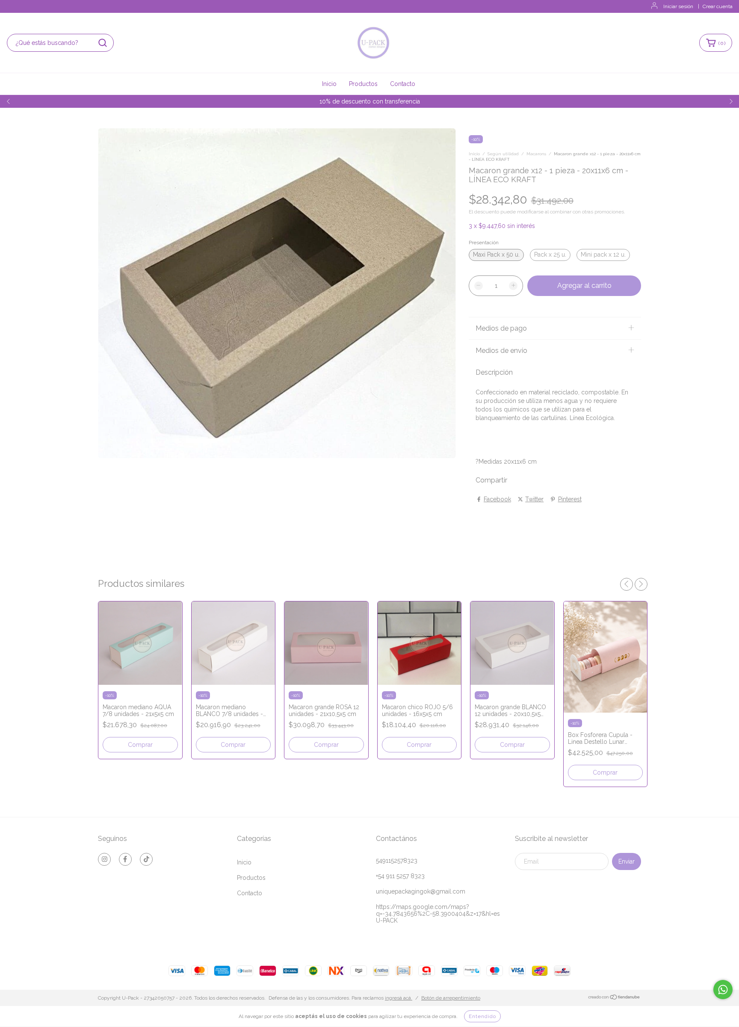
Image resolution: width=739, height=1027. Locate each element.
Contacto (402, 83)
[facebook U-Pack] (125, 859)
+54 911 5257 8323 (400, 876)
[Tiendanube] (614, 998)
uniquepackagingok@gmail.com (420, 891)
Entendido (482, 1016)
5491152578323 (396, 860)
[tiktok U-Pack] (146, 859)
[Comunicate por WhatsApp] (723, 989)
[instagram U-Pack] (104, 859)
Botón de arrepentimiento (450, 998)
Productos (363, 83)
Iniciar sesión (678, 6)
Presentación (484, 243)
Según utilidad (503, 153)
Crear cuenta (718, 6)
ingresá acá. (398, 998)
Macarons (536, 153)
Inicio (329, 83)
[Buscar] (102, 42)
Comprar (140, 744)
